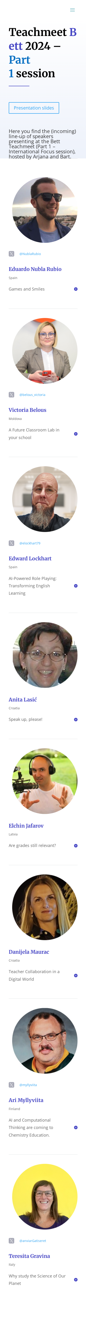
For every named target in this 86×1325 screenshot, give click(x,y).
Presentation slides (34, 108)
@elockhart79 (29, 543)
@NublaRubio (30, 254)
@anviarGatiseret (32, 1241)
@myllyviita (28, 1085)
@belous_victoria (32, 394)
